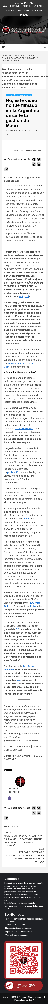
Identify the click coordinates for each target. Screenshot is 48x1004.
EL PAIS (10, 95)
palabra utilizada (24, 428)
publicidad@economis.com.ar (19, 931)
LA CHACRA (39, 5)
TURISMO (24, 14)
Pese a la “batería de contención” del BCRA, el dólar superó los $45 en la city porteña (25, 855)
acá (21, 296)
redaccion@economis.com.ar (19, 928)
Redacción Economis (20, 130)
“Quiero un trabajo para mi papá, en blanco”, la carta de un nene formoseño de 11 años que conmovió (23, 839)
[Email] (9, 798)
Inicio (5, 5)
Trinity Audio (27, 150)
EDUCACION (37, 10)
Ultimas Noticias (24, 95)
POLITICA (27, 5)
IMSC (31, 1000)
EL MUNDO (10, 10)
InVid (26, 518)
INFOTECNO (23, 10)
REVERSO (14, 826)
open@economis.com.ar (17, 935)
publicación (13, 472)
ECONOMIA (15, 5)
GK (17, 629)
